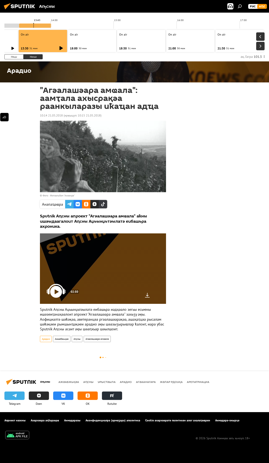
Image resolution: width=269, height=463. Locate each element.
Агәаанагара (146, 382)
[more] (4, 117)
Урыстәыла (107, 382)
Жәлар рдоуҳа (171, 382)
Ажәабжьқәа (62, 338)
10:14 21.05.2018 (51, 115)
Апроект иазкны (15, 420)
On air (25, 34)
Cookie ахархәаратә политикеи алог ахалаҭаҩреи (177, 420)
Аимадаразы (72, 420)
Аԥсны (77, 338)
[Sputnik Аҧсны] (20, 10)
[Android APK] (17, 435)
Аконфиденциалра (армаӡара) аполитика (113, 420)
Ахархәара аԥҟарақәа (45, 420)
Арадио (46, 338)
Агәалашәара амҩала (97, 338)
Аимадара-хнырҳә (227, 420)
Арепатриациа (198, 382)
